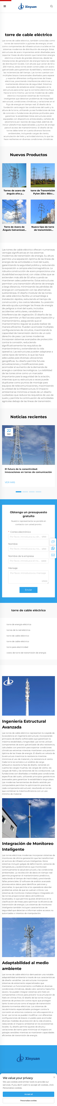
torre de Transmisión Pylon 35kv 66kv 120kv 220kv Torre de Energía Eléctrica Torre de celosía (43, 192)
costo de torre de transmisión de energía (26, 652)
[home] (28, 6)
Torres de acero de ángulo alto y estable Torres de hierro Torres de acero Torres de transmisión (14, 192)
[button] (18, 491)
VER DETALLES (14, 175)
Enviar (28, 590)
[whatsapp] (53, 548)
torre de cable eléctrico (18, 636)
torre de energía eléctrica (19, 624)
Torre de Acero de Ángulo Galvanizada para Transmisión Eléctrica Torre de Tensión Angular (14, 229)
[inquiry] (53, 541)
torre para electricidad (17, 647)
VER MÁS (10, 482)
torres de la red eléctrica (18, 630)
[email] (53, 555)
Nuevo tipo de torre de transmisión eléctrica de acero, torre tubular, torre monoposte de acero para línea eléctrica (43, 229)
